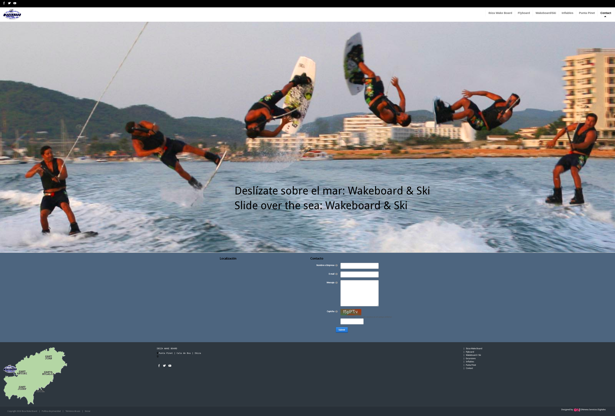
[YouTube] (14, 3)
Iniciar (87, 411)
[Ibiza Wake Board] (12, 14)
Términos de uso (72, 411)
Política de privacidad (51, 411)
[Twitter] (9, 3)
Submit (342, 330)
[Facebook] (4, 3)
